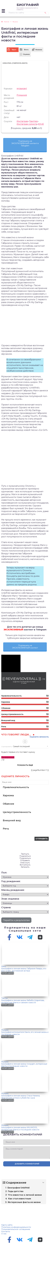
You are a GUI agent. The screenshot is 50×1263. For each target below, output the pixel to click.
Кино (3, 966)
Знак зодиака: (10, 898)
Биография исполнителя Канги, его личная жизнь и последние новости (24, 1033)
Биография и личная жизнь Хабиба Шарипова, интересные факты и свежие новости (22, 1001)
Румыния (22, 95)
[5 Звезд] (9, 128)
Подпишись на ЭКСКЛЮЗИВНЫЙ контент (25, 646)
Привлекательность (16, 787)
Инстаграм (22, 121)
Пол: (4, 872)
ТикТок (4, 998)
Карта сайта (6, 1225)
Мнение (38, 50)
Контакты (5, 1231)
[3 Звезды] (6, 128)
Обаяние (8, 803)
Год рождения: (11, 881)
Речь (6, 828)
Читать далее (7, 973)
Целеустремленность (17, 812)
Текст (14, 50)
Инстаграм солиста (27, 124)
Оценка (26, 54)
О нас (4, 1234)
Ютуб (41, 124)
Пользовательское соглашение (15, 1229)
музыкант (22, 88)
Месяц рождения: (12, 890)
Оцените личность (39, 737)
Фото (26, 50)
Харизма (8, 795)
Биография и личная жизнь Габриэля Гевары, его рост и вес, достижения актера (23, 969)
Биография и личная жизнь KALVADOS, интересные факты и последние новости (20, 1128)
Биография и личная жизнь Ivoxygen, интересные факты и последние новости (24, 1065)
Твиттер (33, 121)
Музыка (4, 1030)
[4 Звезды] (8, 128)
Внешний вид (12, 820)
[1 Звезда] (3, 128)
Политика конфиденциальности (16, 1227)
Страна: (6, 907)
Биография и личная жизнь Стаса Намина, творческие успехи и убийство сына (20, 1097)
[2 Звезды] (5, 128)
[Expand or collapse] (43, 1182)
